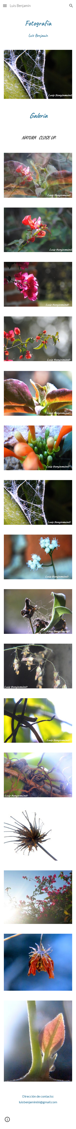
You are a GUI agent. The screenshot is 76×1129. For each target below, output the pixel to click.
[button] (5, 5)
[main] (38, 28)
